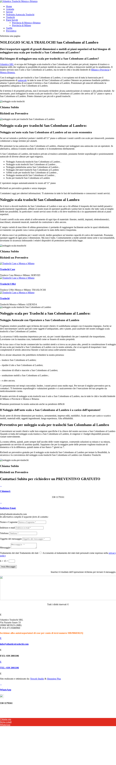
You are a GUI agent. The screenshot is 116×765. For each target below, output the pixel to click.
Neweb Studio (37, 678)
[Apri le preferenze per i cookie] (22, 748)
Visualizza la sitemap (58, 609)
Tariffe (9, 28)
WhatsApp (5, 689)
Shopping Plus (54, 678)
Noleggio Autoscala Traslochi (20, 14)
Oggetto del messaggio (11, 539)
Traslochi (10, 17)
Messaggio (5, 547)
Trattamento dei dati (9, 553)
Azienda (10, 9)
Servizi (9, 12)
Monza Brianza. (7, 72)
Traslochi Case (7, 269)
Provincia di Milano (21, 25)
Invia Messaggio (8, 567)
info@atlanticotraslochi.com (14, 644)
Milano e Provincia (100, 69)
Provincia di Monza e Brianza (26, 22)
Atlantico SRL (7, 64)
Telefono (4, 533)
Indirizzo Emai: (8, 508)
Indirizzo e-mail (7, 527)
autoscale (22, 80)
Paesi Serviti (12, 20)
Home (9, 6)
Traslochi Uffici (8, 284)
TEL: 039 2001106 (9, 667)
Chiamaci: (5, 491)
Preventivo (11, 31)
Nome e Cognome (9, 522)
